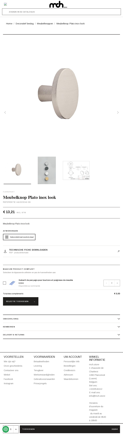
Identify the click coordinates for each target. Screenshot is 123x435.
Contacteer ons (11, 370)
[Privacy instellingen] (5, 429)
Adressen (68, 375)
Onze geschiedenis (13, 366)
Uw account (73, 356)
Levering (38, 366)
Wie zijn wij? (9, 361)
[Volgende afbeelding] (117, 112)
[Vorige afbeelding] (5, 112)
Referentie (9, 202)
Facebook (8, 379)
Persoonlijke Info (72, 361)
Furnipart (9, 192)
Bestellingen (69, 366)
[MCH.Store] (58, 4)
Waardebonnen (71, 379)
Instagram (8, 383)
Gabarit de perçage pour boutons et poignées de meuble (46, 280)
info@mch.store (97, 396)
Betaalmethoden (41, 361)
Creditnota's (69, 370)
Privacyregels (40, 383)
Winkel (7, 375)
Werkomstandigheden (44, 375)
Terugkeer (39, 370)
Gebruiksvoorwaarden (44, 379)
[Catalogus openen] (5, 4)
